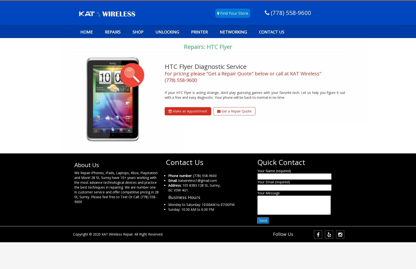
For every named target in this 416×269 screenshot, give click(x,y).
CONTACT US (271, 32)
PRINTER (199, 32)
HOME (86, 32)
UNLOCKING (167, 32)
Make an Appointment (189, 111)
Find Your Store (233, 13)
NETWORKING (233, 32)
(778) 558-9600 (290, 13)
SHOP (138, 32)
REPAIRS (113, 32)
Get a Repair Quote (236, 111)
